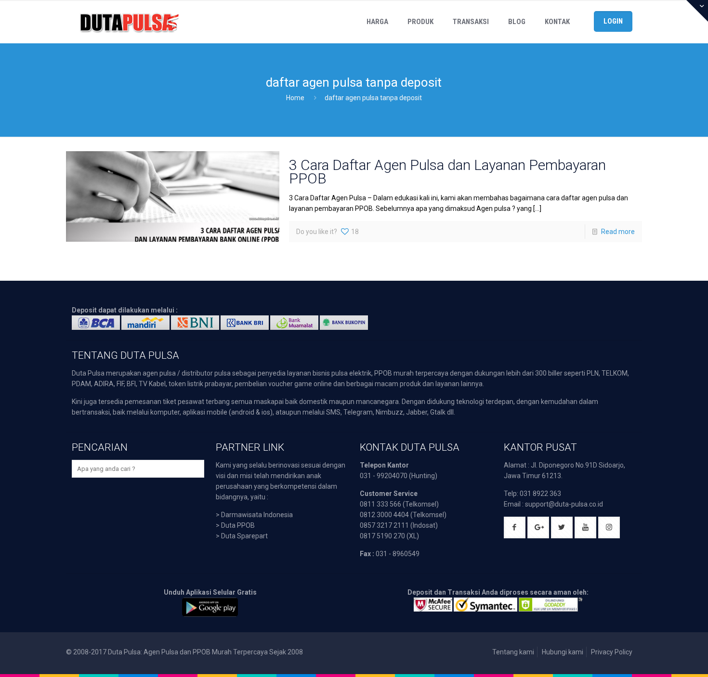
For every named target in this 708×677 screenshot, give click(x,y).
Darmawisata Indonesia (257, 515)
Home (295, 98)
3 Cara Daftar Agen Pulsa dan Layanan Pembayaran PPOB (447, 171)
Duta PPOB (238, 525)
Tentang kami (513, 652)
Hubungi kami (562, 652)
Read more (618, 231)
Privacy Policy (611, 652)
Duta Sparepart (244, 536)
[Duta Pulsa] (129, 21)
